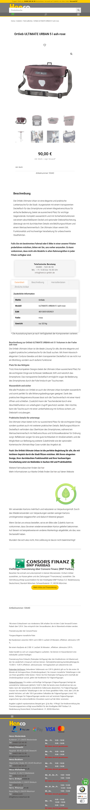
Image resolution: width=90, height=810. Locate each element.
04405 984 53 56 (20, 753)
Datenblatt (19, 282)
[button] (71, 54)
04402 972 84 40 (20, 776)
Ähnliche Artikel (22, 287)
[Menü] (86, 786)
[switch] (82, 801)
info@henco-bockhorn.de (19, 769)
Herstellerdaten (58, 282)
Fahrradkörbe (27, 21)
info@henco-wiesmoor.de (19, 797)
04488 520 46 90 (30, 1)
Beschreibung (38, 282)
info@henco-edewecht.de (19, 756)
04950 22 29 (18, 785)
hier (42, 468)
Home (13, 21)
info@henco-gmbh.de (45, 273)
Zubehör (19, 21)
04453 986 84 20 (20, 766)
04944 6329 (17, 794)
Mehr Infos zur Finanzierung (44, 587)
